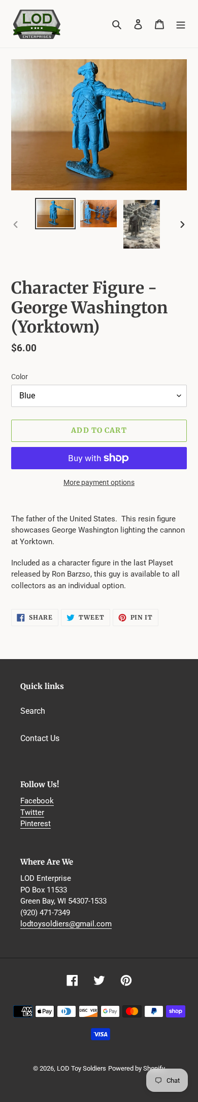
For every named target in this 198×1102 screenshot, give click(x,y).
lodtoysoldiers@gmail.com (66, 923)
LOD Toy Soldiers (81, 1068)
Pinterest (35, 823)
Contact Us (39, 738)
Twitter (32, 812)
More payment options (99, 482)
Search (32, 711)
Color (19, 377)
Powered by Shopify (136, 1068)
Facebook (37, 800)
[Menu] (180, 24)
